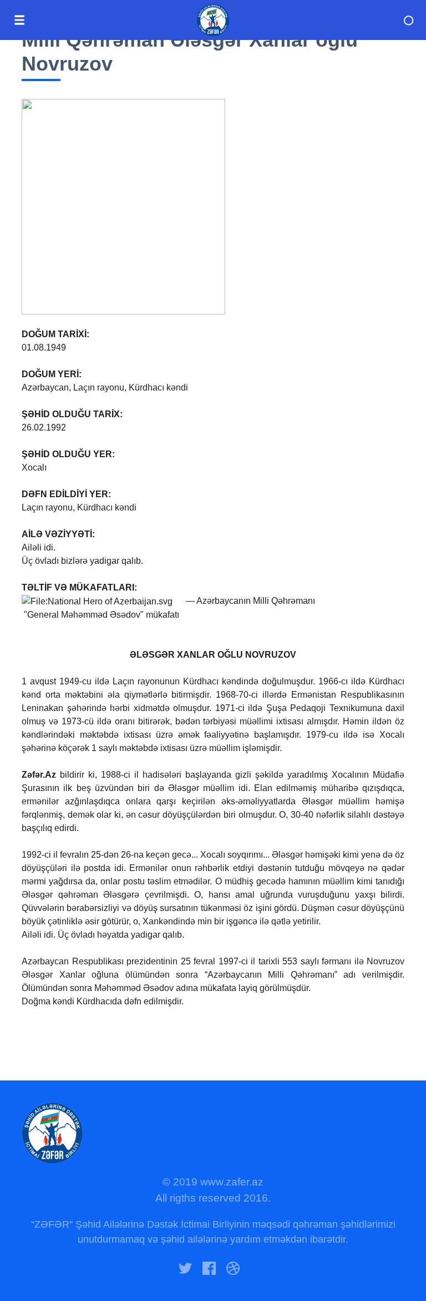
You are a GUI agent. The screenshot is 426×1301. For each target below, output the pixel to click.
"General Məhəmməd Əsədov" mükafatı (101, 614)
